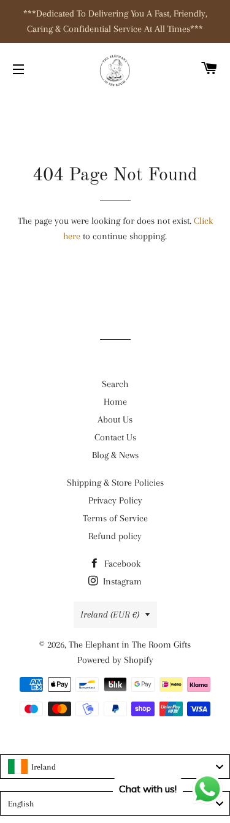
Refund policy (115, 536)
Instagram (121, 581)
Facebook (121, 563)
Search (115, 383)
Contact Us (115, 437)
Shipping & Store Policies (115, 482)
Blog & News (115, 455)
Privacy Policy (115, 500)
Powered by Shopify (115, 659)
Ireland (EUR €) (109, 614)
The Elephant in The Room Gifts (130, 644)
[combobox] (115, 766)
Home (115, 401)
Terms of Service (115, 518)
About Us (115, 419)
